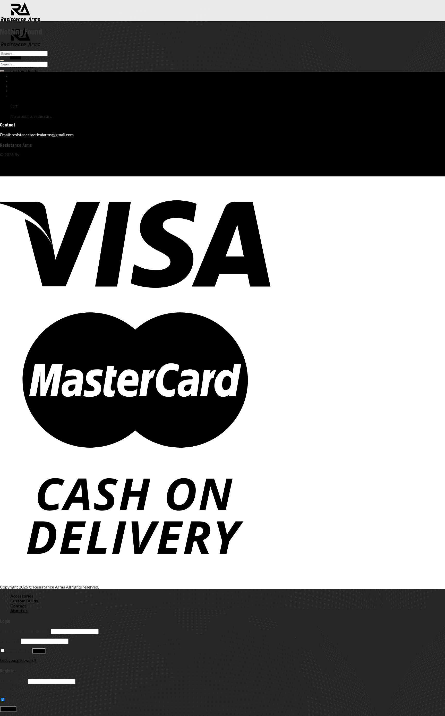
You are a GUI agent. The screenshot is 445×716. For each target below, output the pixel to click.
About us (19, 80)
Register (8, 709)
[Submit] (2, 60)
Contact (18, 75)
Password (10, 640)
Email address (13, 680)
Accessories (21, 595)
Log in (39, 651)
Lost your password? (18, 660)
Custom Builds (24, 71)
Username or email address (25, 630)
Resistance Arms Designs (42, 154)
